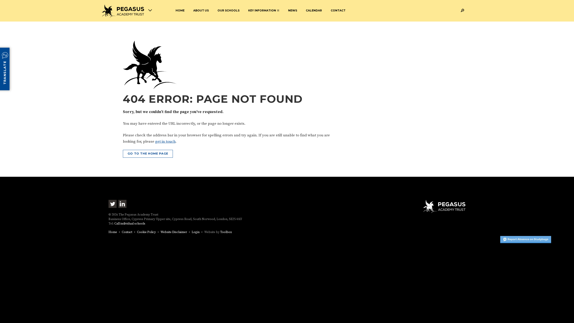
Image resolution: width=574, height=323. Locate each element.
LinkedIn (122, 204)
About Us (201, 10)
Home (180, 10)
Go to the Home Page (148, 153)
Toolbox (226, 232)
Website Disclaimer (174, 232)
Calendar (314, 10)
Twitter (113, 204)
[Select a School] (127, 11)
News (292, 10)
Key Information (262, 10)
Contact (338, 10)
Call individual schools (129, 224)
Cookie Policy (146, 232)
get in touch (165, 141)
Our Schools (228, 10)
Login (196, 232)
